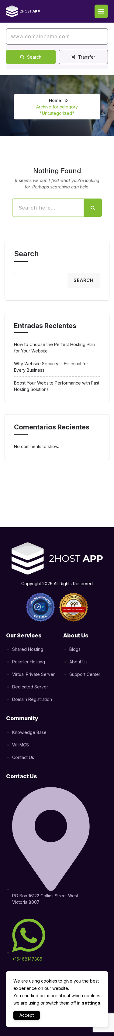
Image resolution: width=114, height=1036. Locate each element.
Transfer (86, 57)
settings (91, 1002)
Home (55, 100)
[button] (101, 11)
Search (33, 57)
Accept (26, 1015)
